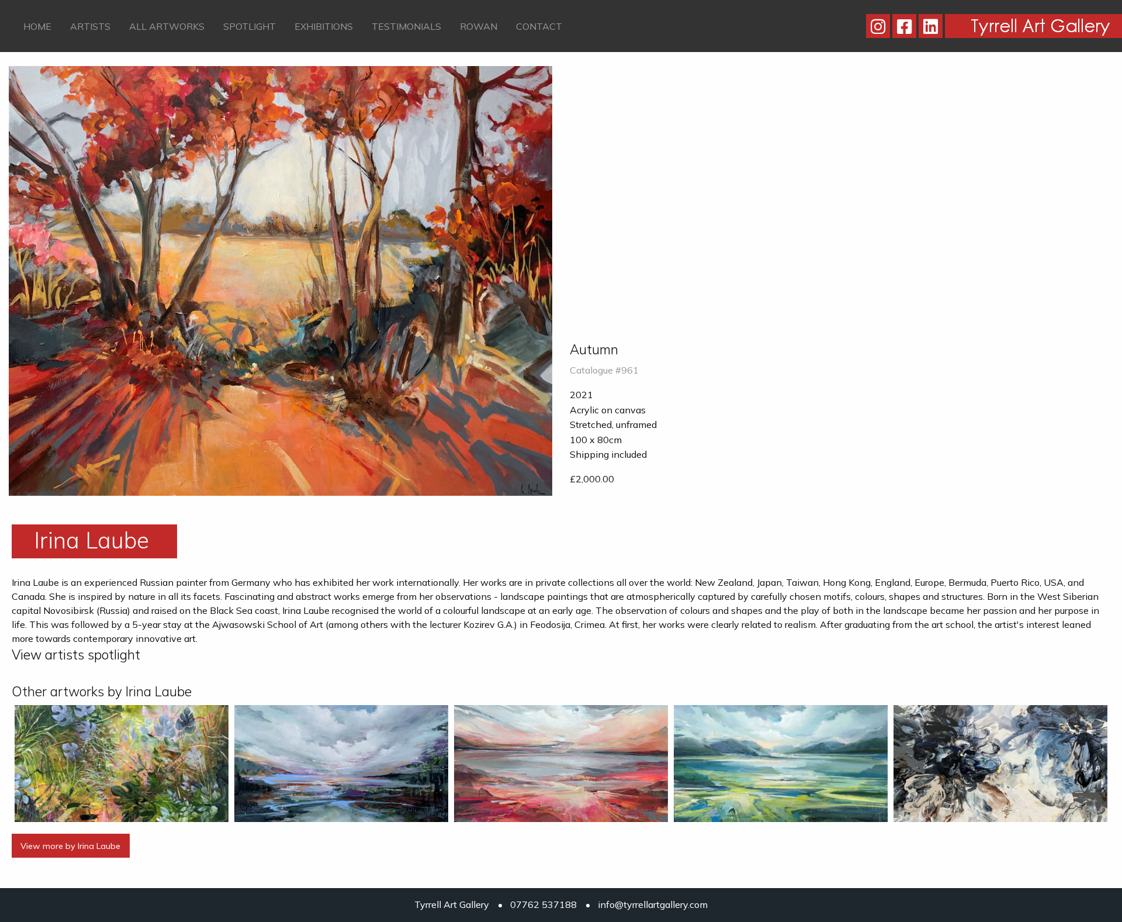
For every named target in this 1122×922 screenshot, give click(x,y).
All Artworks (167, 26)
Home (37, 26)
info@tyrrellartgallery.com (653, 904)
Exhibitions (324, 26)
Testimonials (406, 26)
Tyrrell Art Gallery (451, 904)
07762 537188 (543, 904)
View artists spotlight (76, 654)
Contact (539, 26)
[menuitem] (37, 26)
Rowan (478, 26)
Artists (90, 26)
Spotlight (249, 26)
